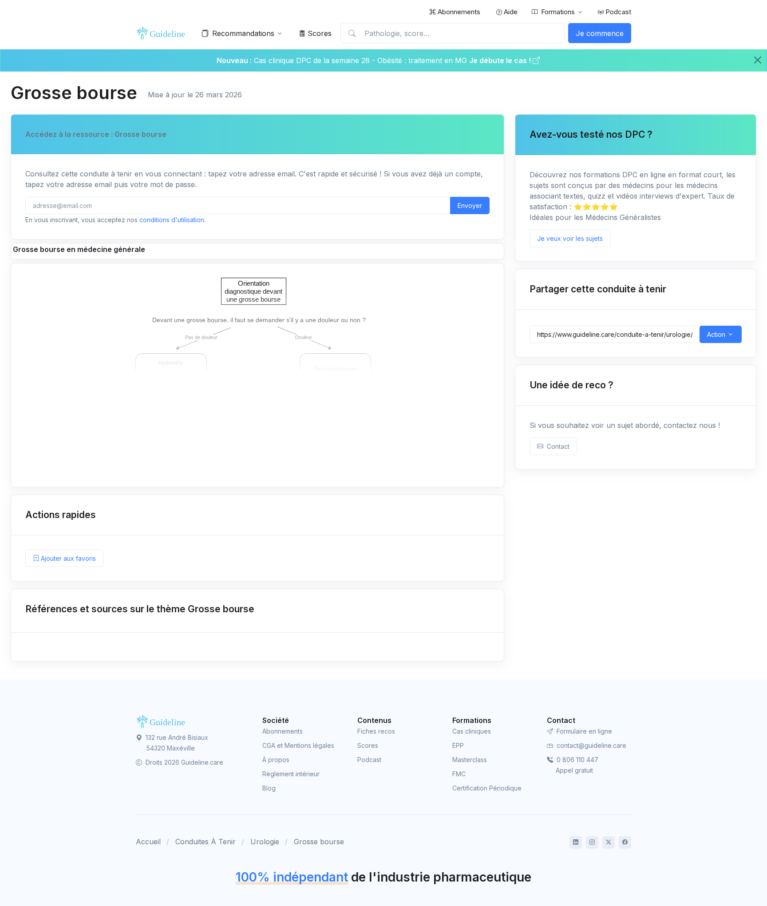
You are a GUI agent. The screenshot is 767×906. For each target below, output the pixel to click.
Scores (318, 33)
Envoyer (470, 205)
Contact (556, 446)
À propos (275, 759)
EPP (458, 745)
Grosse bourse (319, 841)
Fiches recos (376, 731)
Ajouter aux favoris (67, 558)
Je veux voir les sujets (570, 238)
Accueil (148, 841)
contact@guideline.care (590, 745)
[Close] (758, 60)
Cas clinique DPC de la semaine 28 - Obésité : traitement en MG (361, 60)
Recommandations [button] (243, 33)
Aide (510, 12)
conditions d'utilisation (171, 220)
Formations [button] (558, 12)
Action (716, 334)
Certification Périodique (487, 788)
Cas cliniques (471, 731)
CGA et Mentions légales (298, 745)
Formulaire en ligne (583, 731)
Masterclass (469, 759)
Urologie (264, 841)
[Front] (162, 33)
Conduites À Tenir (205, 841)
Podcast (617, 12)
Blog (269, 788)
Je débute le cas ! (501, 60)
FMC (459, 774)
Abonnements (458, 12)
